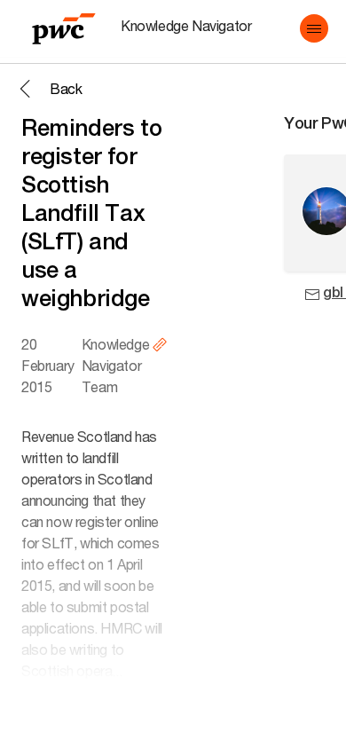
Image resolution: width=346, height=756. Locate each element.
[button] (314, 28)
